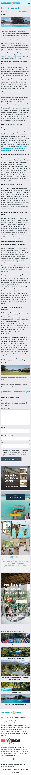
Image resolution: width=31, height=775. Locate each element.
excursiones (18, 385)
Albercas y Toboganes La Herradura (15, 704)
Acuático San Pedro (15, 692)
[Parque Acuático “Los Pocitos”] (15, 652)
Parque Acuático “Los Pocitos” (15, 658)
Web (2, 443)
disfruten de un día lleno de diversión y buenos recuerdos (15, 269)
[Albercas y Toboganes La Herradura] (15, 698)
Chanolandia (15, 644)
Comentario (5, 408)
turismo (25, 385)
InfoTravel (18, 747)
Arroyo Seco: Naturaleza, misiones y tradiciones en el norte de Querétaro (15, 678)
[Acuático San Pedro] (15, 686)
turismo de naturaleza (8, 387)
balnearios (4, 385)
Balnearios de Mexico (9, 12)
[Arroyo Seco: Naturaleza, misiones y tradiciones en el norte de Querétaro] (15, 668)
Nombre (4, 427)
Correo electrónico (7, 435)
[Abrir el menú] (29, 3)
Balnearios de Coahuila (17, 29)
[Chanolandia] (15, 638)
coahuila (11, 385)
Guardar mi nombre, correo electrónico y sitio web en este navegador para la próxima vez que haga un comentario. (16, 453)
